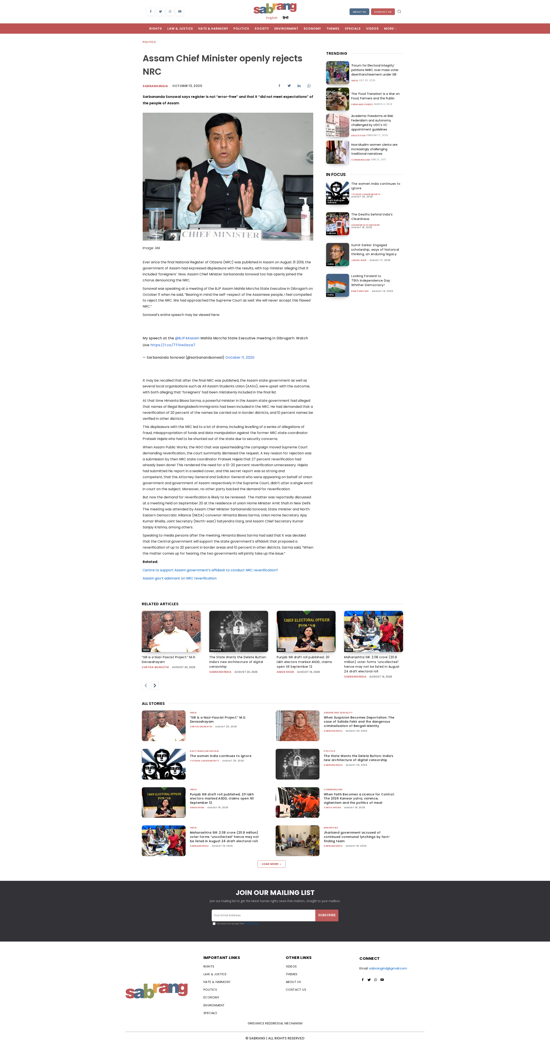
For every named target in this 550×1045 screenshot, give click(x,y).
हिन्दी (285, 17)
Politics (149, 42)
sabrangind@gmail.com (388, 968)
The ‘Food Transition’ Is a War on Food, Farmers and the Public (375, 96)
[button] (399, 11)
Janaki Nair (359, 260)
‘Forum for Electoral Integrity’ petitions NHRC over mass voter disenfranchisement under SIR (375, 70)
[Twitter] (160, 11)
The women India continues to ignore (220, 756)
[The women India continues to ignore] (337, 193)
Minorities (331, 827)
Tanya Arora (332, 807)
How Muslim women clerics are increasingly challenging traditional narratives (374, 149)
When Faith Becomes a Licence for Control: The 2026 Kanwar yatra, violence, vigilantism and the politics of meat (359, 798)
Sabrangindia (155, 86)
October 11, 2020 (239, 357)
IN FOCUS (336, 174)
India (354, 81)
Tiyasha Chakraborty (366, 194)
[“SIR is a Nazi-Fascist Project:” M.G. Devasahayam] (171, 631)
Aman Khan (285, 672)
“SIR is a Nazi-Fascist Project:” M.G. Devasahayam (218, 719)
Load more (270, 864)
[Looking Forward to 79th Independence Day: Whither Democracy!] (337, 285)
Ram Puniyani (360, 291)
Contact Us (383, 12)
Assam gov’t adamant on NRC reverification (180, 578)
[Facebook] (150, 11)
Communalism (360, 160)
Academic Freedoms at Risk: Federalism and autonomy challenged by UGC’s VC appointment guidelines (372, 123)
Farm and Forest (362, 104)
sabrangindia (220, 672)
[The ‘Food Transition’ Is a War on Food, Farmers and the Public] (337, 99)
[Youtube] (179, 11)
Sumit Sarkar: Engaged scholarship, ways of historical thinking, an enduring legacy (375, 249)
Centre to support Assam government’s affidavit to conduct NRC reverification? (210, 570)
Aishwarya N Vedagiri (365, 225)
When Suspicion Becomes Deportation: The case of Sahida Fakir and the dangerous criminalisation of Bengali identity (359, 721)
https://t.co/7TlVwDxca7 (173, 345)
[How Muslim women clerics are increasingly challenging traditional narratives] (337, 152)
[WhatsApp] (170, 11)
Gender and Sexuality (338, 712)
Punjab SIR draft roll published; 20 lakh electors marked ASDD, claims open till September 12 (304, 662)
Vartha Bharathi (155, 667)
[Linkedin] (299, 85)
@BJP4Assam (187, 338)
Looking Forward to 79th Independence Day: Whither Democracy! (371, 280)
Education (358, 136)
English (271, 17)
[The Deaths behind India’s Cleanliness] (337, 223)
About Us (359, 12)
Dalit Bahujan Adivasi (336, 201)
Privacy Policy (251, 923)
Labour (331, 233)
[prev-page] (146, 686)
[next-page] (155, 686)
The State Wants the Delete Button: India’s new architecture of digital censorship (238, 662)
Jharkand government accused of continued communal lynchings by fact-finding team (357, 836)
